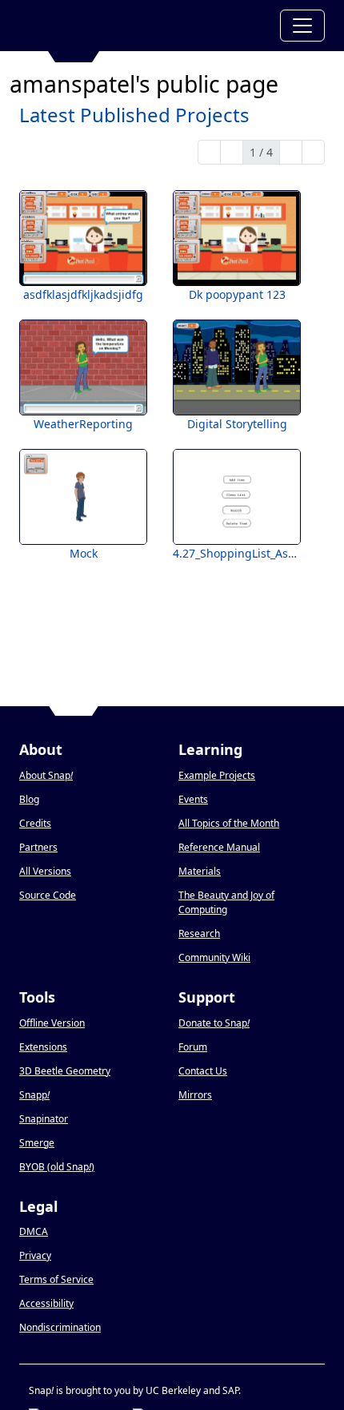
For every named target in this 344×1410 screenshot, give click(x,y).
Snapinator (43, 1119)
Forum (192, 1047)
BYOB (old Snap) (56, 1167)
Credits (35, 823)
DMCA (33, 1231)
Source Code (47, 895)
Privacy (35, 1255)
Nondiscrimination (60, 1327)
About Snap (46, 775)
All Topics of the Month (228, 823)
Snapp (34, 1095)
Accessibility (46, 1303)
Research (199, 933)
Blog (29, 799)
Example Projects (216, 775)
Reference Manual (219, 847)
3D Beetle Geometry (64, 1071)
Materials (199, 871)
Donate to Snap (214, 1023)
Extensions (43, 1047)
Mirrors (195, 1095)
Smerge (36, 1143)
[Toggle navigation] (302, 26)
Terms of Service (56, 1279)
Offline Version (52, 1023)
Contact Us (202, 1071)
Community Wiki (214, 957)
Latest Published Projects (134, 114)
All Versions (45, 871)
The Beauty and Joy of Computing (226, 902)
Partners (38, 847)
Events (193, 799)
